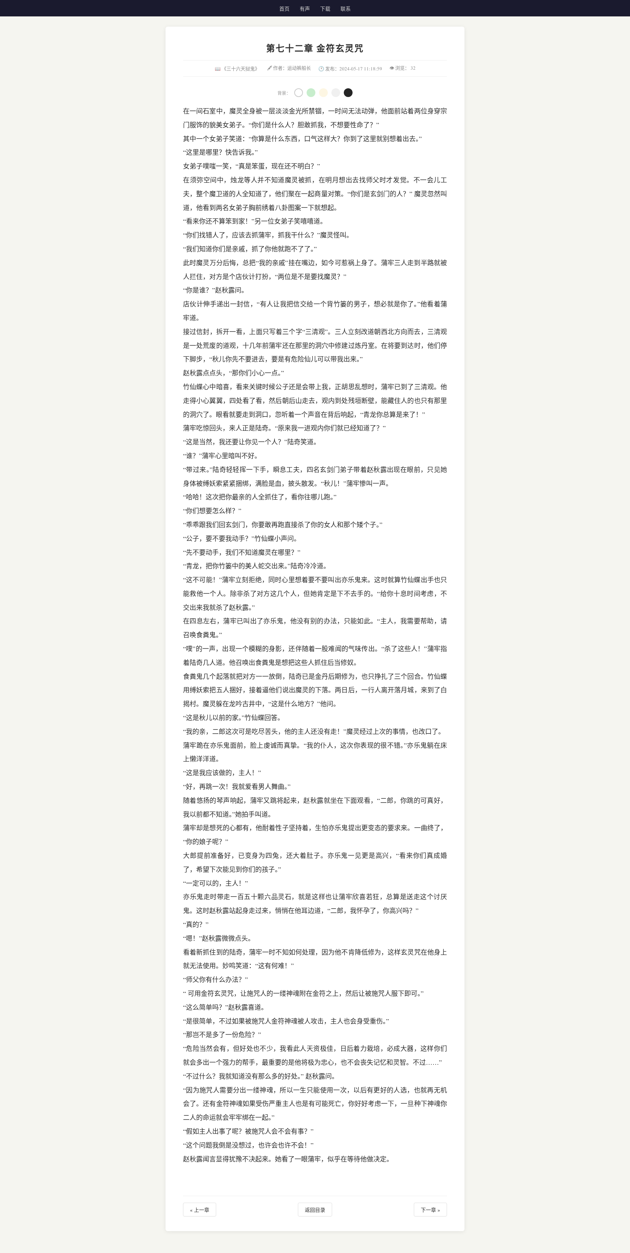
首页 (284, 8)
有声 (305, 8)
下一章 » (430, 1209)
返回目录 (315, 1209)
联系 (346, 8)
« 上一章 (199, 1209)
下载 (325, 8)
